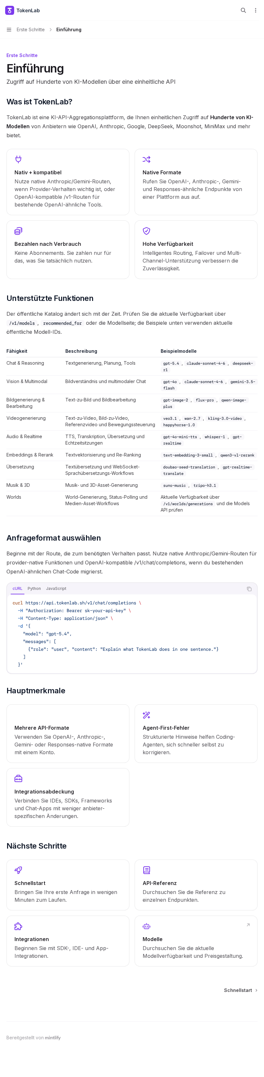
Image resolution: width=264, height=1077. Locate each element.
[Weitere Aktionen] (255, 10)
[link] (67, 733)
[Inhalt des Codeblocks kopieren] (249, 589)
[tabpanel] (132, 633)
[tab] (17, 588)
